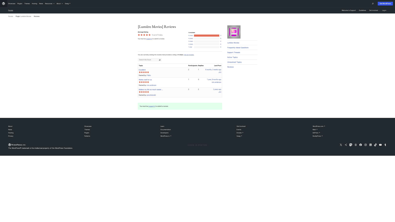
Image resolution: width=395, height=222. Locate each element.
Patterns (87, 136)
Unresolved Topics (234, 62)
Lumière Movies (26, 16)
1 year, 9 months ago (214, 79)
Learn (162, 126)
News (10, 129)
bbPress (316, 133)
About (10, 126)
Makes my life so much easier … (151, 89)
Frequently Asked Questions (238, 48)
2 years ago (217, 89)
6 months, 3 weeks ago (213, 69)
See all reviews (189, 55)
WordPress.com (319, 126)
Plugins (86, 133)
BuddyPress (318, 136)
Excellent (142, 70)
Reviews (230, 67)
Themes (87, 129)
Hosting (10, 133)
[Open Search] (373, 3)
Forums (10, 10)
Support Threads (233, 52)
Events (239, 129)
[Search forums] (160, 59)
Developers (164, 133)
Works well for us (145, 80)
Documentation (165, 129)
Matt (315, 129)
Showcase (87, 126)
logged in (149, 39)
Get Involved (241, 126)
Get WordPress (385, 3)
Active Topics (232, 57)
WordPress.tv (165, 136)
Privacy (10, 136)
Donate (240, 133)
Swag (239, 136)
